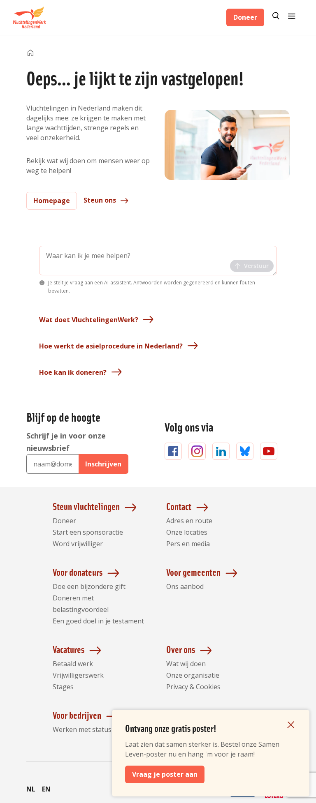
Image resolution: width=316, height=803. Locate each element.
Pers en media (188, 543)
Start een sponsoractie (88, 532)
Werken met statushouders (95, 729)
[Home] (30, 53)
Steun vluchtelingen (86, 506)
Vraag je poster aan (165, 774)
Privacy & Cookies (193, 686)
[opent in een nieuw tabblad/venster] (208, 797)
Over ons (180, 649)
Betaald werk (73, 663)
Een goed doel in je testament (98, 620)
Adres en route (189, 520)
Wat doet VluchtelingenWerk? (88, 319)
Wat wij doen (186, 663)
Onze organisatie (192, 675)
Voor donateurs (77, 572)
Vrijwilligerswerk (78, 675)
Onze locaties (186, 532)
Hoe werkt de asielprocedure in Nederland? (111, 346)
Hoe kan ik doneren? (73, 372)
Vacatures (68, 649)
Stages (63, 686)
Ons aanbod (185, 586)
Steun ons (100, 200)
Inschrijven (103, 463)
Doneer (245, 17)
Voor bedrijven (77, 715)
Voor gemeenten (193, 572)
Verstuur (256, 266)
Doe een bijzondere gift (89, 586)
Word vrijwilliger (78, 543)
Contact (178, 506)
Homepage (51, 200)
